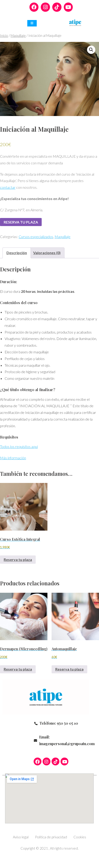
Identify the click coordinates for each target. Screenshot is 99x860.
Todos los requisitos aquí (19, 446)
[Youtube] (68, 7)
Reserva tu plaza (21, 222)
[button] (91, 50)
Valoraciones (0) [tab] (47, 252)
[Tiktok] (56, 7)
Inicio (4, 35)
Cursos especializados (36, 236)
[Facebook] (34, 7)
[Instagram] (45, 7)
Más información (13, 458)
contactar (7, 187)
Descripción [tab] (16, 252)
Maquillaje (18, 35)
